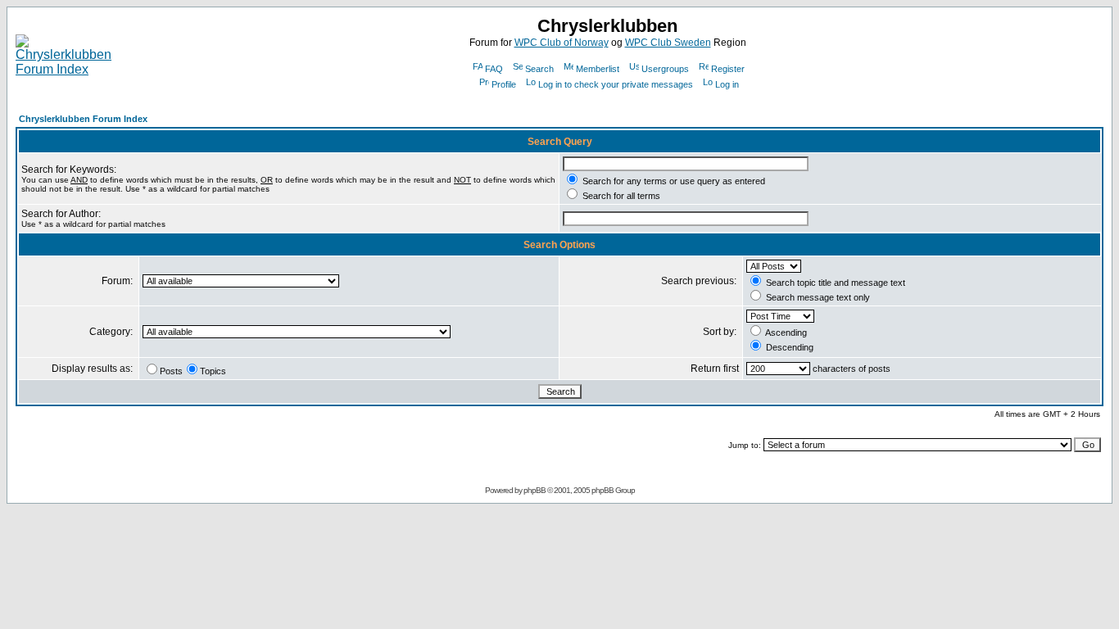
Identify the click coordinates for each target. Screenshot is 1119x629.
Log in (727, 84)
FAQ (494, 69)
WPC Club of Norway (561, 42)
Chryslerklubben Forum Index (83, 119)
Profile (504, 84)
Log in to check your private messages (615, 84)
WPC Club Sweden (668, 42)
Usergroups (665, 69)
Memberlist (597, 69)
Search (539, 69)
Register (728, 69)
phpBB (534, 490)
